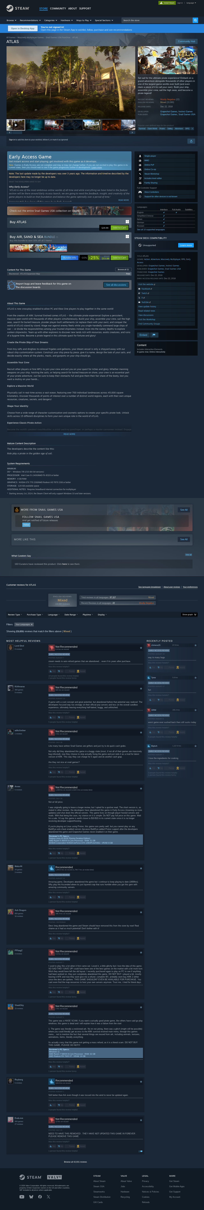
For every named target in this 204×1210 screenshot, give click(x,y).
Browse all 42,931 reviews (75, 1162)
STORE (43, 8)
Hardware (125, 1192)
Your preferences (190, 587)
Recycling (125, 1197)
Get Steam (174, 1181)
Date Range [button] (70, 614)
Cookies (145, 1197)
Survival (142, 128)
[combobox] (157, 20)
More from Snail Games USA (42, 509)
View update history (147, 306)
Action (147, 259)
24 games (18, 870)
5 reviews (18, 1083)
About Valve (126, 1181)
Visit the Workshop (146, 319)
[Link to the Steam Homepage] (17, 11)
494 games (19, 1121)
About (72, 8)
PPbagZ (18, 950)
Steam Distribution (101, 1197)
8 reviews (18, 649)
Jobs (123, 1186)
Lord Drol (19, 646)
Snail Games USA (186, 114)
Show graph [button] (187, 614)
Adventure (179, 128)
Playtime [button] (87, 614)
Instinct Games (185, 111)
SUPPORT (85, 8)
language (190, 3)
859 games (19, 913)
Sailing (170, 128)
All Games (10, 37)
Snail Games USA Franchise (58, 37)
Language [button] (53, 614)
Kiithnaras (20, 686)
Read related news (146, 311)
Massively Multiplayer (170, 259)
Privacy (145, 1181)
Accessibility (148, 1186)
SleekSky (19, 1005)
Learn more (96, 167)
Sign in (12, 140)
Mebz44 (18, 866)
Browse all (123, 269)
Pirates (162, 128)
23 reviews (19, 1008)
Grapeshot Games (168, 111)
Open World (152, 128)
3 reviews (18, 872)
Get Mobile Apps (177, 1186)
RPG (187, 128)
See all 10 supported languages (151, 229)
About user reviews (172, 587)
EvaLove (19, 1118)
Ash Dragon (20, 910)
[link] (95, 257)
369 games (19, 690)
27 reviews (19, 1124)
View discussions (145, 315)
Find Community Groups (149, 324)
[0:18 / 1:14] (71, 82)
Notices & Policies (150, 1192)
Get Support (174, 1192)
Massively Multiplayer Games (31, 37)
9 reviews (18, 692)
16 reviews (19, 916)
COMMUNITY (58, 8)
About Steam (99, 1181)
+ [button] (192, 128)
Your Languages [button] (23, 624)
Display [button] (101, 614)
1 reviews (18, 734)
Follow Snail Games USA (40, 516)
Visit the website (146, 284)
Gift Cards (98, 1202)
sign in (180, 3)
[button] (11, 20)
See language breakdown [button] (149, 587)
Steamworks (99, 1192)
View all (188, 555)
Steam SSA (98, 1186)
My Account (174, 1197)
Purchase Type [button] (34, 614)
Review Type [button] (14, 614)
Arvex (17, 786)
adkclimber (20, 730)
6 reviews (18, 790)
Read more (123, 200)
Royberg (19, 1079)
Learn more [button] (186, 245)
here (64, 564)
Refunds (146, 1202)
